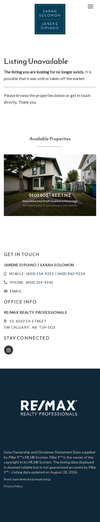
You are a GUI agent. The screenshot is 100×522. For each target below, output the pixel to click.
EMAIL (16, 291)
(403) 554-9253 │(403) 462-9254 (55, 273)
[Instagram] (9, 350)
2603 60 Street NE (50, 195)
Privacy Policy (13, 486)
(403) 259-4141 (40, 282)
